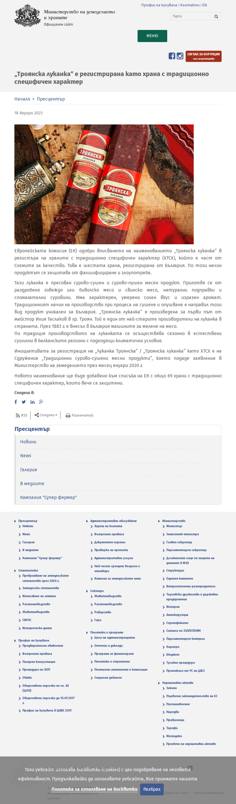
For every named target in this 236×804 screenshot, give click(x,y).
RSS (24, 415)
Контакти (189, 5)
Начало (22, 99)
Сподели (47, 415)
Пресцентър (51, 99)
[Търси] (216, 16)
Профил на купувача (159, 5)
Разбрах (152, 789)
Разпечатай (82, 415)
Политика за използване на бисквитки (95, 789)
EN (204, 5)
